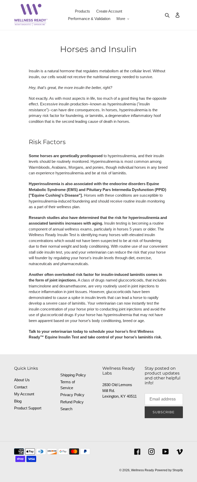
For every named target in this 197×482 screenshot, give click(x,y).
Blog (18, 401)
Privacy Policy (72, 395)
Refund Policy (72, 402)
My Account (24, 394)
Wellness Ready (142, 470)
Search (66, 409)
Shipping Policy (73, 375)
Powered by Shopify (169, 470)
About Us (22, 380)
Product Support (27, 408)
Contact (20, 387)
